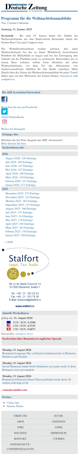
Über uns (20, 416)
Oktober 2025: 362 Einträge (21, 201)
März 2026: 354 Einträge (19, 177)
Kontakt (20, 438)
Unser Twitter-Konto (12, 117)
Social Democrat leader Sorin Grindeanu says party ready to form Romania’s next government (39, 368)
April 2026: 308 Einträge (19, 173)
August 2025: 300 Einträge (20, 208)
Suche (58, 416)
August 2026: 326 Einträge (20, 158)
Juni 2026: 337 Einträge (19, 165)
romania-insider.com (14, 390)
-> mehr (8, 242)
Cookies (58, 438)
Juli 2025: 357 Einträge (18, 212)
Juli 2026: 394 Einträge (18, 162)
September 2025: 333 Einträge (22, 204)
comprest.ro (8, 79)
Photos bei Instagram (13, 129)
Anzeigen (58, 421)
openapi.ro (20, 333)
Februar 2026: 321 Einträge (21, 181)
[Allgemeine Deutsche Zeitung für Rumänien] (30, 7)
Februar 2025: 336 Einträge (21, 231)
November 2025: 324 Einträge (22, 197)
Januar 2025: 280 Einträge (20, 235)
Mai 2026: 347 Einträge (19, 169)
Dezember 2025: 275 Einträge (22, 193)
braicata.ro (66, 76)
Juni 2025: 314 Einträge (19, 216)
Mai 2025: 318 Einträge (19, 220)
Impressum (59, 433)
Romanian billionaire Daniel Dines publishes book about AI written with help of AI (36, 381)
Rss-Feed (20, 433)
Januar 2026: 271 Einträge (20, 185)
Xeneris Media (15, 406)
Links (59, 427)
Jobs (20, 427)
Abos (20, 421)
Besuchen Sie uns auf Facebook (19, 107)
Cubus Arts (13, 403)
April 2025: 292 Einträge (19, 223)
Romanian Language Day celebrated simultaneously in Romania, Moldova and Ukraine (39, 354)
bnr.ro (30, 333)
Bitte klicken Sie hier (13, 143)
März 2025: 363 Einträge (19, 227)
